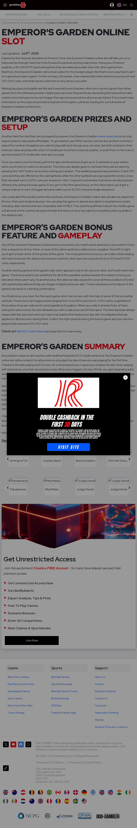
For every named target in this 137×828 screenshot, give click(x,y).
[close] (125, 377)
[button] (125, 377)
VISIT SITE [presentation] (68, 447)
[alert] (68, 414)
